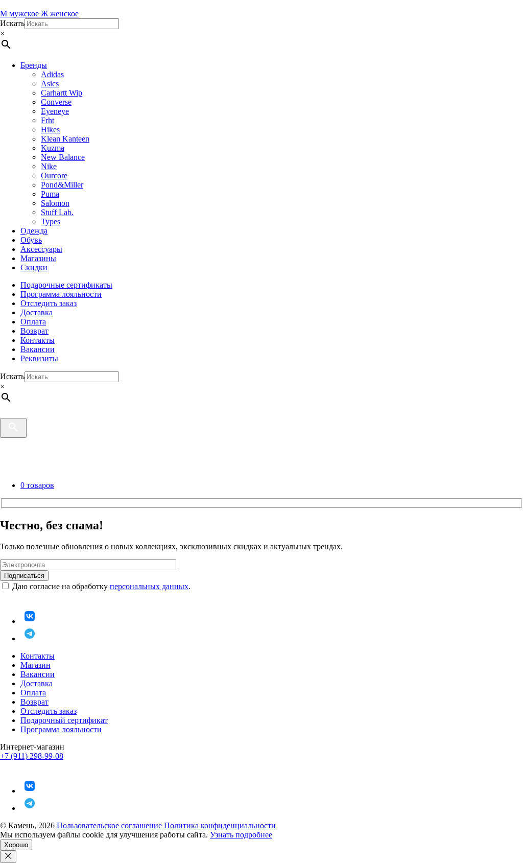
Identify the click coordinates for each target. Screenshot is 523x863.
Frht (47, 120)
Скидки (33, 267)
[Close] (8, 856)
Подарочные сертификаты (66, 285)
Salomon (55, 203)
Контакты (37, 340)
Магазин (35, 665)
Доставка (36, 312)
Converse (56, 102)
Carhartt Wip (61, 92)
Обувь (31, 240)
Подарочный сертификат (64, 720)
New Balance (63, 157)
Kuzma (52, 148)
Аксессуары (41, 249)
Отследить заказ (48, 303)
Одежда (33, 230)
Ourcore (54, 175)
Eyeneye (55, 111)
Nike (49, 166)
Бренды (33, 65)
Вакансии (37, 349)
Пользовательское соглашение (110, 825)
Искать (12, 23)
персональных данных (149, 586)
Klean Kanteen (65, 138)
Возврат (34, 330)
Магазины (38, 258)
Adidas (52, 74)
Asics (50, 83)
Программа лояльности (61, 294)
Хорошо (16, 845)
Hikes (50, 129)
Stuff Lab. (57, 212)
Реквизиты (39, 358)
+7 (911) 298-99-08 (31, 756)
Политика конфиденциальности (220, 825)
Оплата (33, 321)
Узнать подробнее (241, 834)
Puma (50, 194)
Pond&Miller (62, 184)
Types (50, 221)
